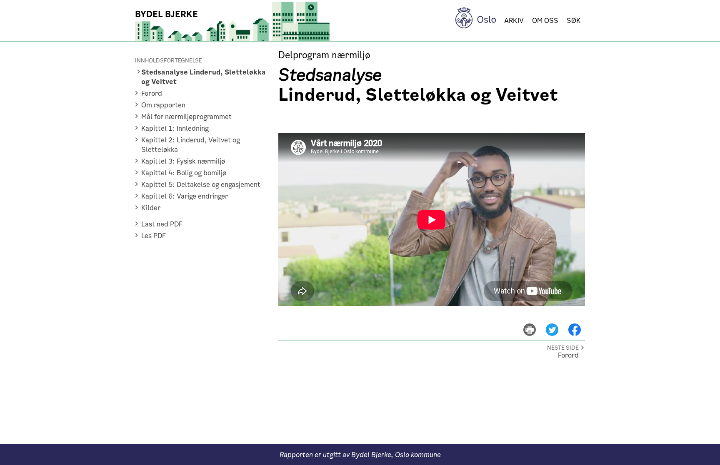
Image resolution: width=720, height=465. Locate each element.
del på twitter (557, 323)
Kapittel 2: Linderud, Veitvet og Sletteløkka (190, 144)
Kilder (150, 208)
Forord (151, 93)
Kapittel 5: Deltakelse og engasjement (200, 184)
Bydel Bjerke (166, 14)
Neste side (563, 348)
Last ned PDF (161, 224)
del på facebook (578, 323)
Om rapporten (163, 105)
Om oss (545, 20)
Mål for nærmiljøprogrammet (186, 117)
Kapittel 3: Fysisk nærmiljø (183, 161)
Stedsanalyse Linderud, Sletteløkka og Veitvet (203, 77)
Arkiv (514, 20)
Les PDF (153, 236)
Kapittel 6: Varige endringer (184, 196)
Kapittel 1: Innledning (175, 128)
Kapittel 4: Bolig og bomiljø (183, 173)
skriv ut (535, 323)
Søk (574, 20)
